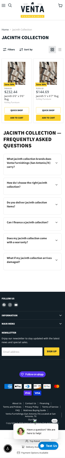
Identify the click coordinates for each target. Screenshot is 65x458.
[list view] (59, 49)
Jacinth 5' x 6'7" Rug (47, 96)
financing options (31, 229)
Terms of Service (50, 406)
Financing (44, 403)
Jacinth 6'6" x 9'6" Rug (14, 97)
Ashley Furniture (12, 102)
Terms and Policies (12, 406)
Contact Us (30, 403)
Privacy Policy (31, 406)
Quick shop (16, 110)
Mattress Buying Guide (34, 410)
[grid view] (52, 49)
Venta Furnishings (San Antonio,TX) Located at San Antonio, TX (31, 415)
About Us (17, 403)
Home (5, 29)
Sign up (52, 351)
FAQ (18, 410)
